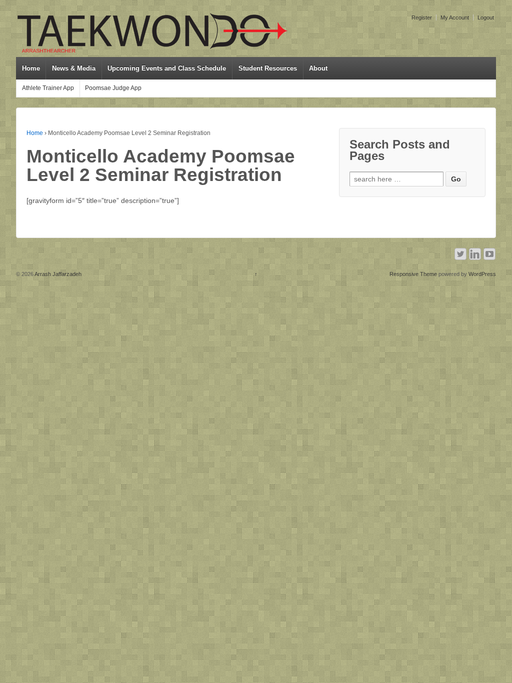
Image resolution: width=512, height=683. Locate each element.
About (318, 68)
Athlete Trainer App (48, 88)
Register (422, 17)
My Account (454, 17)
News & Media (74, 68)
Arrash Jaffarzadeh (58, 274)
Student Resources (267, 68)
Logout (486, 17)
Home (31, 68)
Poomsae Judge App (113, 88)
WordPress (482, 274)
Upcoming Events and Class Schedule (167, 68)
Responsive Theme (413, 274)
